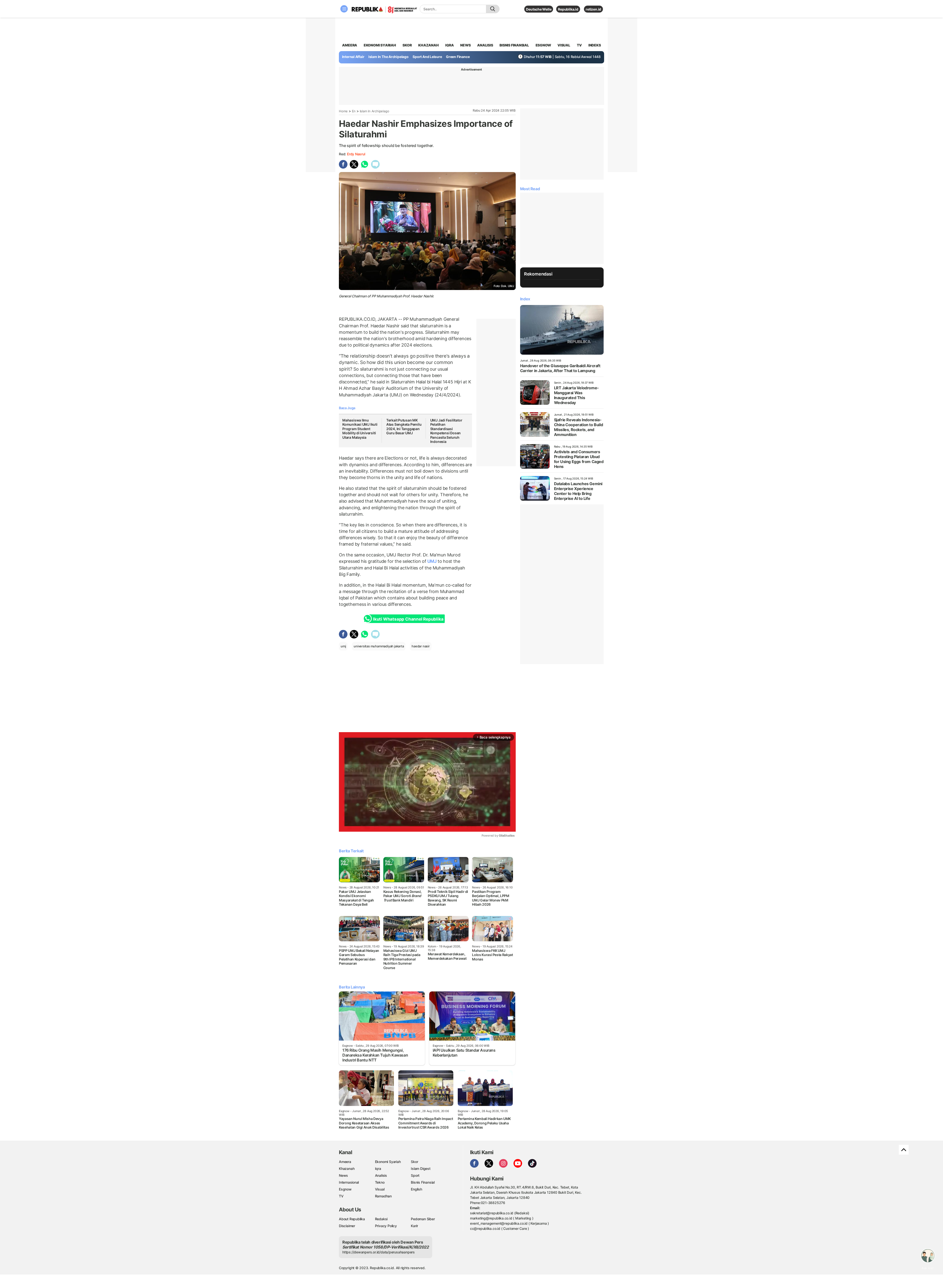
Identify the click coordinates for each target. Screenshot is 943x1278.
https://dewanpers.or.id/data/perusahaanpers (378, 1252)
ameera (349, 45)
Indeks (594, 45)
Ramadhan (383, 1196)
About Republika (352, 1219)
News (343, 1175)
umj (343, 646)
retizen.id (593, 9)
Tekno (380, 1182)
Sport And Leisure (427, 57)
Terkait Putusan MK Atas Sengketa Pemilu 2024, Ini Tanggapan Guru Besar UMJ (404, 426)
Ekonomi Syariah (380, 45)
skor (407, 45)
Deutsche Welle (538, 9)
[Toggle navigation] (344, 9)
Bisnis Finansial (514, 45)
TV (579, 45)
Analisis (381, 1175)
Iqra (378, 1168)
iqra (449, 45)
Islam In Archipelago (374, 111)
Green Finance (458, 57)
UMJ (432, 561)
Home (343, 111)
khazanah (428, 45)
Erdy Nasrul (356, 154)
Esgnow (345, 1189)
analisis (485, 45)
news (465, 45)
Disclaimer (347, 1226)
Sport (415, 1175)
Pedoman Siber (423, 1219)
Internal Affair (353, 57)
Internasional (349, 1182)
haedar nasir (421, 646)
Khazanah (346, 1168)
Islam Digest (420, 1168)
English (416, 1189)
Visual (380, 1189)
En (354, 111)
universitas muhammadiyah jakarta (379, 646)
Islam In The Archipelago (388, 57)
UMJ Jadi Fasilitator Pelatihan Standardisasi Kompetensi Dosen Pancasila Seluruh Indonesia (446, 431)
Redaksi (381, 1219)
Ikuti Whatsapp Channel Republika (408, 619)
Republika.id (568, 9)
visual (563, 45)
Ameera (345, 1162)
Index (525, 298)
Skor (414, 1162)
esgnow (543, 45)
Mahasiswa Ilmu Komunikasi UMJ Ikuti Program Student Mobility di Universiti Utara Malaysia (359, 428)
